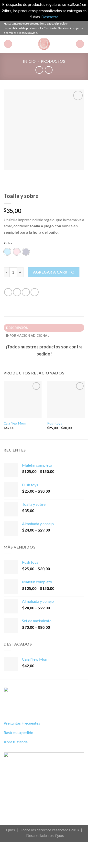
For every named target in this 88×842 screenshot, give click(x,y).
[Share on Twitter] (26, 292)
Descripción (17, 328)
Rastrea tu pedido (18, 732)
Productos (53, 61)
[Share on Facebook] (17, 292)
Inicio (29, 61)
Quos (59, 835)
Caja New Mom (15, 423)
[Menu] (8, 44)
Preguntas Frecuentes (22, 723)
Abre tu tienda (16, 741)
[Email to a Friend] (35, 292)
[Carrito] (80, 44)
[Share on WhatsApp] (8, 292)
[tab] (44, 328)
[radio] (7, 251)
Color (8, 243)
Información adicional (27, 335)
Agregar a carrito (54, 272)
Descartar (49, 16)
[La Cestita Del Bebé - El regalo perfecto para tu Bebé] (44, 44)
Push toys (54, 423)
